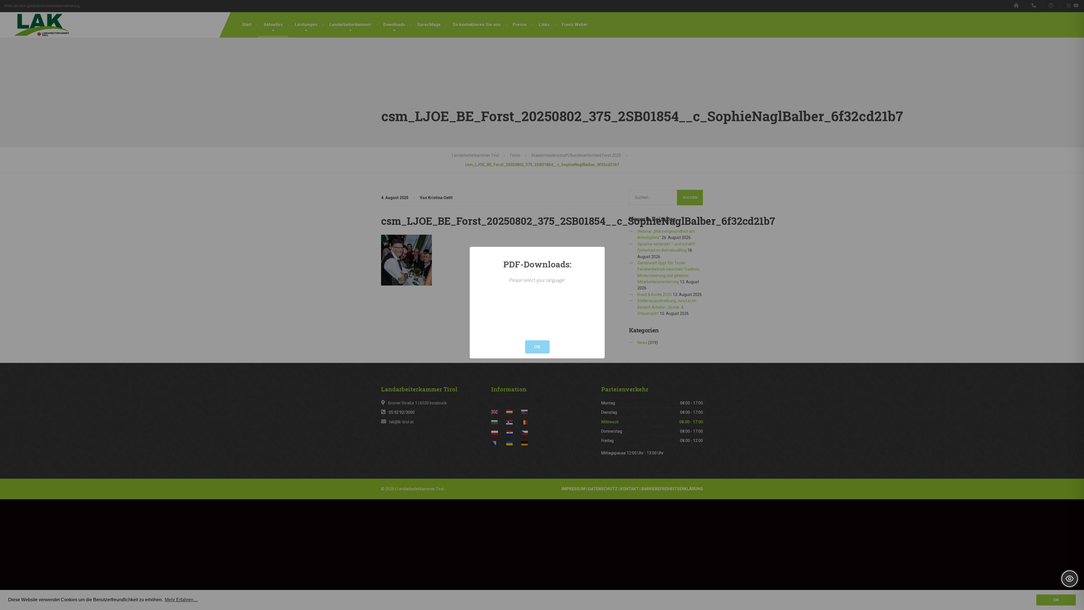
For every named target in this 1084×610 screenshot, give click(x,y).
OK (537, 347)
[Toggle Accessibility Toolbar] (1069, 578)
